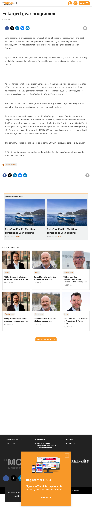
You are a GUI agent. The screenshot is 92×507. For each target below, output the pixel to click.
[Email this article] (27, 28)
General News (11, 164)
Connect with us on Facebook (6, 478)
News (7, 272)
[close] (87, 23)
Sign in (56, 23)
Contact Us (10, 443)
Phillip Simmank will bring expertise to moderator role (16, 278)
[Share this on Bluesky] (22, 28)
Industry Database (14, 439)
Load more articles (46, 339)
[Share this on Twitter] (12, 28)
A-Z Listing (70, 443)
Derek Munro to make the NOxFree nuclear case (45, 278)
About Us (70, 439)
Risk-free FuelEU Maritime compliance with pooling (20, 230)
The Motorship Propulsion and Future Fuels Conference (46, 445)
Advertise (41, 439)
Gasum (18, 236)
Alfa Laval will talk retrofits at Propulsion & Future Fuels (75, 321)
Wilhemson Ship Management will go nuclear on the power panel (75, 279)
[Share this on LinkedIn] (17, 28)
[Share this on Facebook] (7, 28)
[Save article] (85, 28)
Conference (68, 272)
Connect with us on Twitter (14, 478)
